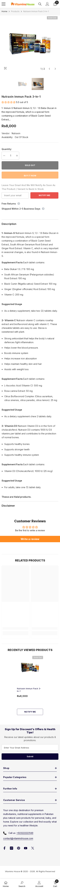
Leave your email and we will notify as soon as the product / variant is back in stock (28, 187)
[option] (30, 43)
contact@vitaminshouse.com (18, 838)
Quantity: (7, 149)
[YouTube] (25, 848)
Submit (30, 756)
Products (15, 11)
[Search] (40, 4)
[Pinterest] (18, 848)
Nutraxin (16, 133)
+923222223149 (24, 833)
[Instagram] (11, 848)
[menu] (3, 4)
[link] (15, 628)
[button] (49, 69)
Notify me (30, 712)
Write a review (30, 539)
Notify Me (44, 195)
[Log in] (47, 4)
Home (4, 11)
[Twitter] (32, 848)
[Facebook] (4, 848)
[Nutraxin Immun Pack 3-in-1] (30, 667)
